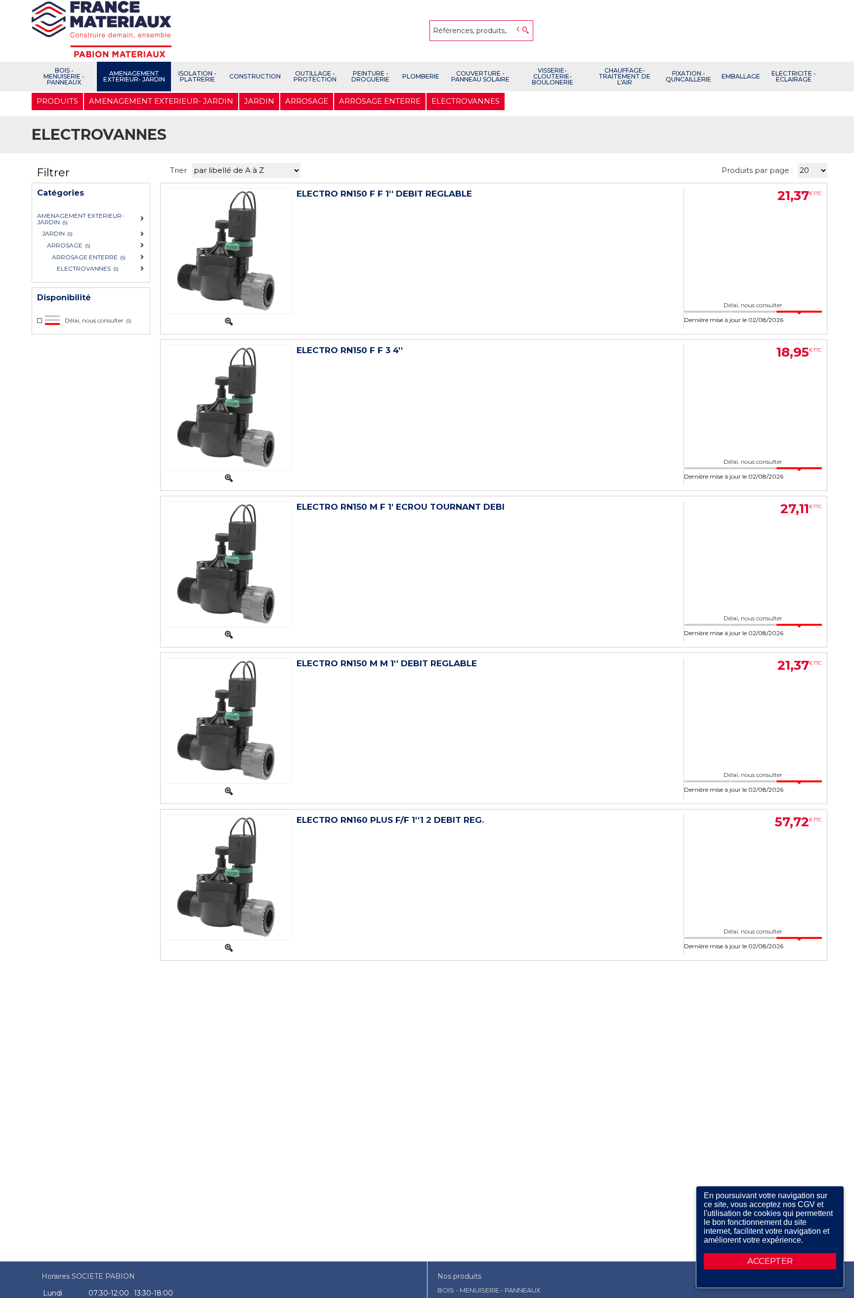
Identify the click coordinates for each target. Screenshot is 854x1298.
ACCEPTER (770, 1261)
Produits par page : (757, 170)
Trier (178, 170)
